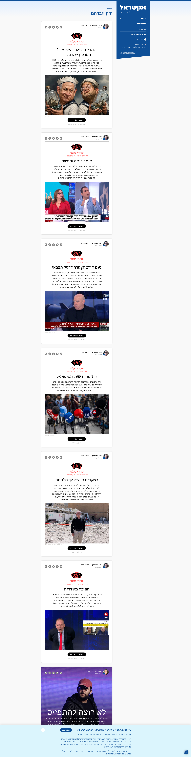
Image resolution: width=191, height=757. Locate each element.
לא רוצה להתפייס (76, 712)
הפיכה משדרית (76, 589)
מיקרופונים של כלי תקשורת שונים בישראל (94, 433)
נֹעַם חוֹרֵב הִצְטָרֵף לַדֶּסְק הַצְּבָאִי (76, 267)
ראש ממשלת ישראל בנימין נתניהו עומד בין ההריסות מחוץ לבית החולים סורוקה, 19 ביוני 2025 (79, 542)
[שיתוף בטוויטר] (53, 27)
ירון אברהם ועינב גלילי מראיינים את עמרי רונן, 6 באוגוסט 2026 (88, 220)
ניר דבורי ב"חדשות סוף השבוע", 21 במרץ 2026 (93, 329)
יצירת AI (47, 116)
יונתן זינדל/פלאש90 (49, 435)
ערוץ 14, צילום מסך (49, 651)
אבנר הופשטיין (97, 26)
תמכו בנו (66, 729)
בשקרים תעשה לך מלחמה (76, 479)
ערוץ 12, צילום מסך (49, 222)
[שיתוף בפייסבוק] (50, 27)
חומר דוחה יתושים (76, 160)
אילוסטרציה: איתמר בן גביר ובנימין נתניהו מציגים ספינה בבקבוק (88, 114)
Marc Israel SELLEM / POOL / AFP (54, 544)
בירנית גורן (98, 671)
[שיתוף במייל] (57, 27)
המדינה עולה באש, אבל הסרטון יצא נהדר (76, 52)
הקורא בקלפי (85, 25)
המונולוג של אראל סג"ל (100, 648)
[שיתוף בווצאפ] (46, 27)
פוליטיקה (88, 671)
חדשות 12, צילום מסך (50, 332)
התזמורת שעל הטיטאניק (76, 376)
